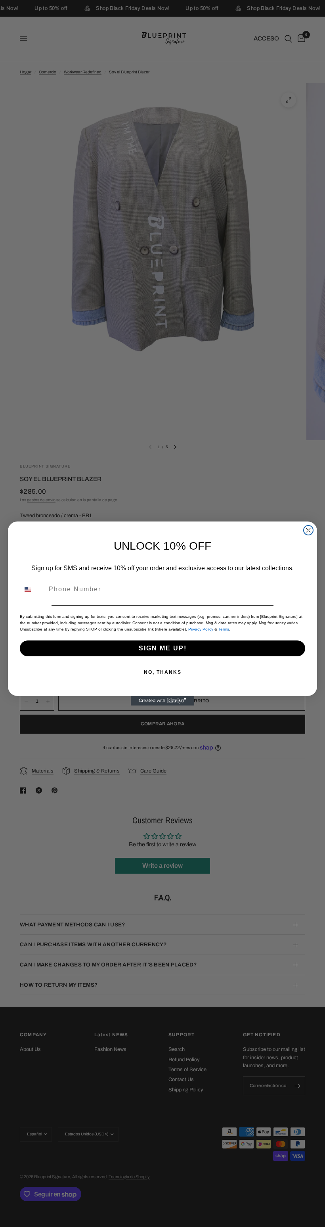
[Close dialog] (308, 530)
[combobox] (32, 589)
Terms (223, 629)
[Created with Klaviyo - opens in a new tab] (162, 701)
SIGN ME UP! (163, 648)
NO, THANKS (163, 672)
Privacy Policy (200, 629)
